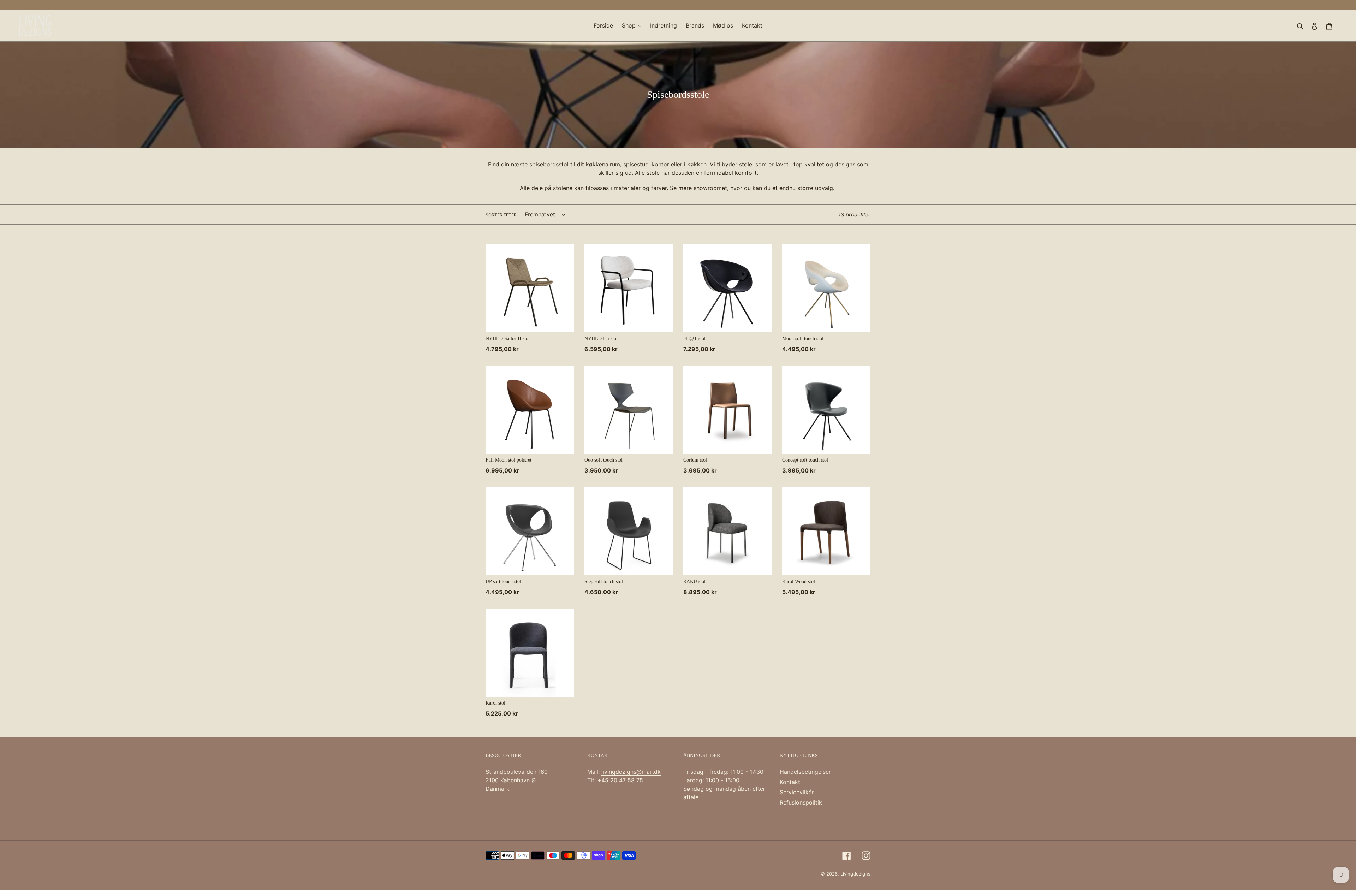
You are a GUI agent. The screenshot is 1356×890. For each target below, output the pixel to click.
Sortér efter (501, 215)
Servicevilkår (797, 792)
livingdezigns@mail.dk (631, 771)
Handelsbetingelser (805, 771)
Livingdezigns (855, 874)
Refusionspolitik (801, 802)
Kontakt (790, 781)
